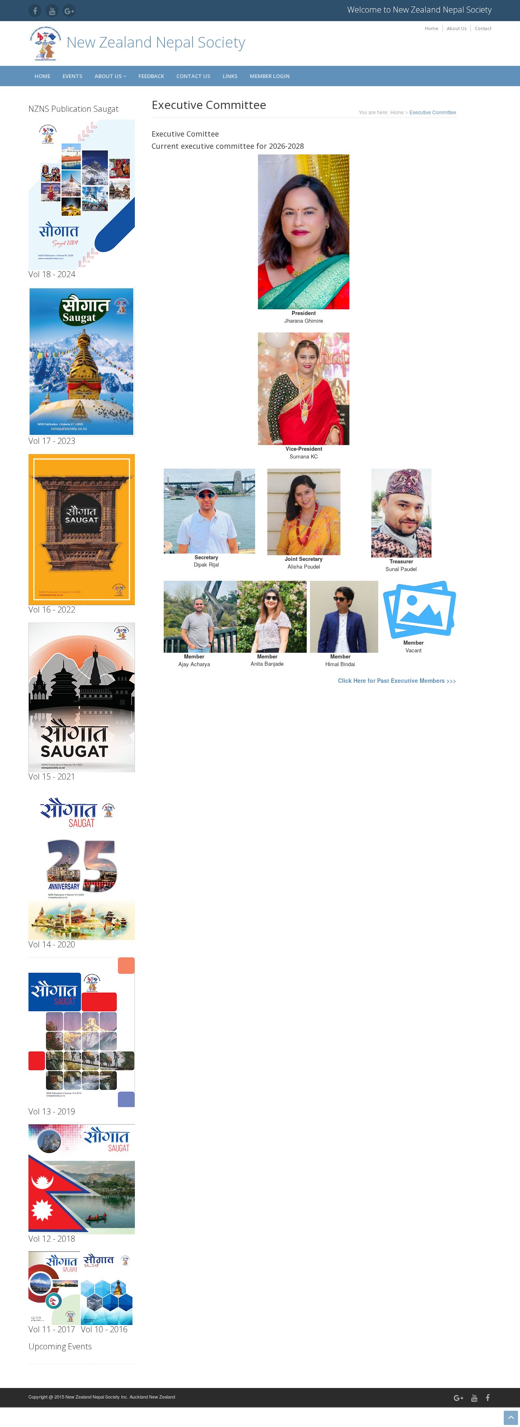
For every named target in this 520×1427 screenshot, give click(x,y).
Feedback (151, 76)
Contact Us (193, 76)
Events (72, 76)
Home (431, 28)
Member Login (270, 76)
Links (230, 76)
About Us (456, 28)
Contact (483, 28)
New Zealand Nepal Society (154, 42)
